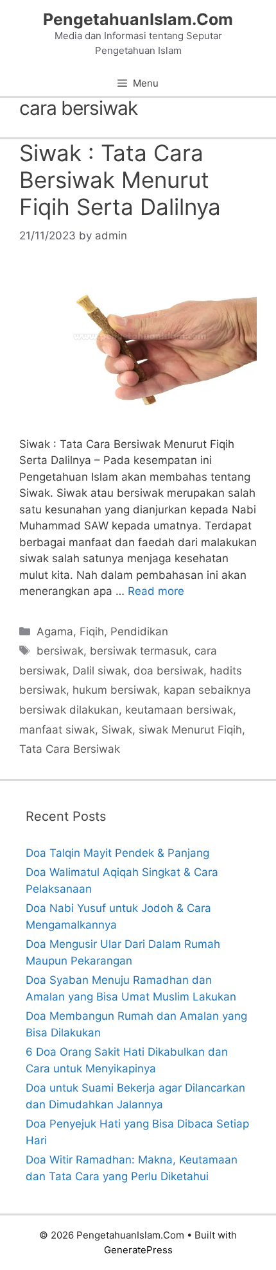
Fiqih (92, 631)
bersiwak (60, 650)
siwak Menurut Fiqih (190, 729)
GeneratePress (138, 1250)
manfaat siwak (57, 729)
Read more (156, 591)
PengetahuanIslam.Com (138, 19)
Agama (55, 631)
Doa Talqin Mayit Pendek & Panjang (117, 852)
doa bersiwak (168, 670)
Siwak (116, 729)
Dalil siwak (100, 670)
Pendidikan (139, 631)
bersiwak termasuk (139, 650)
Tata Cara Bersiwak (69, 748)
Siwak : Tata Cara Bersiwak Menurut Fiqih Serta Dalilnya (120, 179)
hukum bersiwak (115, 689)
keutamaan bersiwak (179, 709)
